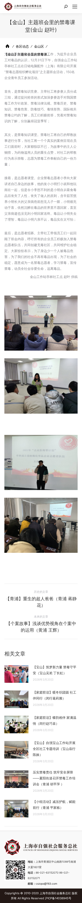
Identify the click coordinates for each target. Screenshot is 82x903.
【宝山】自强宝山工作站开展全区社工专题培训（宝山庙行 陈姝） (54, 749)
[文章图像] (16, 674)
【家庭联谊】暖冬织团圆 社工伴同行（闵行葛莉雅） (54, 695)
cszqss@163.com (46, 883)
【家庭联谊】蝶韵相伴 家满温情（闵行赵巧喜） (54, 721)
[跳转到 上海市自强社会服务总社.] (7, 46)
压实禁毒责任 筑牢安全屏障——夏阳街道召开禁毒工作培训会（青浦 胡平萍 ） (54, 778)
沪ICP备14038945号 (58, 898)
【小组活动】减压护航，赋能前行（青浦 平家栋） (54, 805)
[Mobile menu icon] (75, 6)
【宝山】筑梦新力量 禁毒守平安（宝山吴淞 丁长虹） (54, 670)
